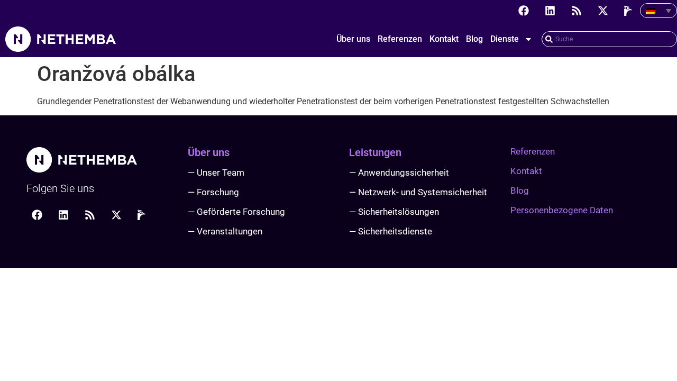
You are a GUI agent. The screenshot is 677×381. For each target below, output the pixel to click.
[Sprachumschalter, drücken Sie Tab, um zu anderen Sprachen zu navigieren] (658, 10)
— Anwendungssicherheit (399, 172)
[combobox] (609, 39)
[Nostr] (629, 10)
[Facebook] (523, 10)
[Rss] (576, 10)
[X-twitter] (603, 10)
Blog (474, 39)
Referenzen (400, 39)
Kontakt (444, 39)
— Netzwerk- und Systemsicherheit (418, 192)
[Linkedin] (550, 10)
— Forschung (213, 192)
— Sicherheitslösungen (394, 211)
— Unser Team (216, 172)
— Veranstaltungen (225, 231)
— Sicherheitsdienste (390, 231)
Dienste (504, 39)
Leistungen (375, 152)
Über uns (353, 39)
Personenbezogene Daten (561, 210)
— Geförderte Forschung (236, 211)
